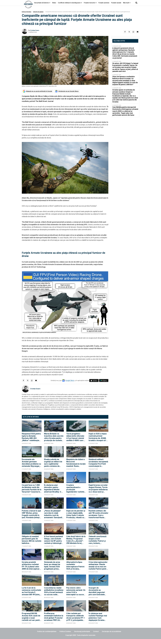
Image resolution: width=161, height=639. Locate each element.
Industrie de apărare (38, 11)
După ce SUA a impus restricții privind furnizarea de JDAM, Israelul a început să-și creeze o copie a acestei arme (98, 437)
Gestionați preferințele (82, 631)
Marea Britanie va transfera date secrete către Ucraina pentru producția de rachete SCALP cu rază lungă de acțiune (53, 437)
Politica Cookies (65, 631)
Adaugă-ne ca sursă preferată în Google (39, 91)
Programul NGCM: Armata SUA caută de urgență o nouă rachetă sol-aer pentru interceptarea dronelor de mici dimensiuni (31, 616)
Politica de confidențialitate (46, 631)
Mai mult (126, 3)
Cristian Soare (34, 30)
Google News (69, 380)
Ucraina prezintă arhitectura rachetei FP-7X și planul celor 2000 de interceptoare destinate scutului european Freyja (31, 565)
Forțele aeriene (103, 3)
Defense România (26, 11)
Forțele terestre (89, 3)
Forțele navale (116, 3)
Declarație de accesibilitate (111, 631)
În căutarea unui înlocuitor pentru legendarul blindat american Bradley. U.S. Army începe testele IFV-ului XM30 (53, 488)
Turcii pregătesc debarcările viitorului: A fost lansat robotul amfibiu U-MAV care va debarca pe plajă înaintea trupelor (76, 437)
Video (54, 3)
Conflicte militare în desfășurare (69, 3)
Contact (96, 631)
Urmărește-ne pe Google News (68, 91)
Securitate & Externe (41, 3)
